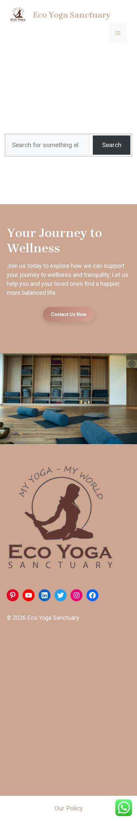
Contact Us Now (68, 314)
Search (111, 145)
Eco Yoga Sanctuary (71, 15)
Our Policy (69, 808)
